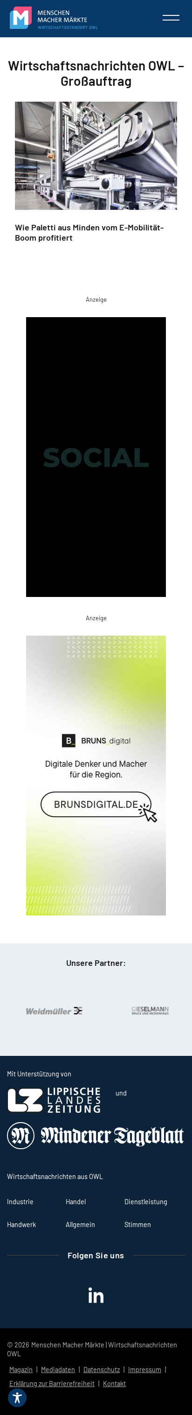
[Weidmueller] (50, 1010)
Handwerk (21, 1224)
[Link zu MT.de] (96, 1147)
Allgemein (80, 1224)
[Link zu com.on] (96, 459)
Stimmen (137, 1224)
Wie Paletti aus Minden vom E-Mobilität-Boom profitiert (89, 232)
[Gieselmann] (146, 1011)
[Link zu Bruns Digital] (96, 777)
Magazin (21, 1369)
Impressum (144, 1369)
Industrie (20, 1202)
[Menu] (171, 18)
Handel (76, 1202)
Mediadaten (58, 1369)
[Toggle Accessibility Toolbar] (17, 1397)
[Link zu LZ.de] (53, 1110)
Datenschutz (101, 1369)
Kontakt (114, 1383)
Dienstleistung (145, 1202)
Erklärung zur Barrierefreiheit (52, 1383)
